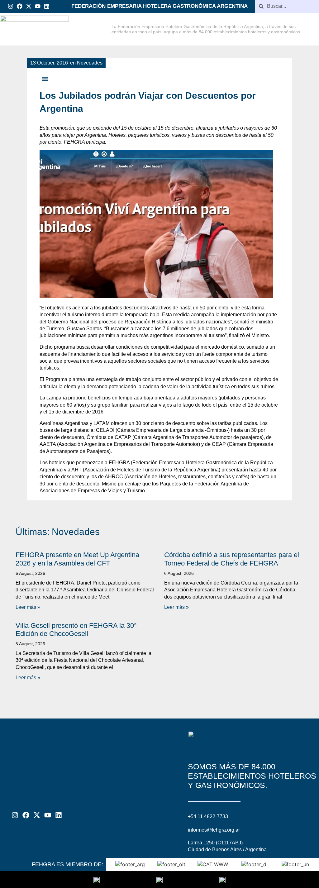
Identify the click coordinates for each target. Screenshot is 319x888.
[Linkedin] (46, 6)
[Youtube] (37, 6)
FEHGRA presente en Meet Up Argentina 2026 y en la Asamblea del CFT (77, 559)
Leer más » (28, 607)
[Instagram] (10, 6)
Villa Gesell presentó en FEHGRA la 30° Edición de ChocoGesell (76, 629)
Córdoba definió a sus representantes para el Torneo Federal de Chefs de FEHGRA (231, 559)
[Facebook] (19, 6)
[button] (45, 79)
